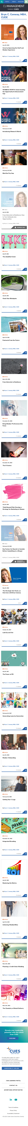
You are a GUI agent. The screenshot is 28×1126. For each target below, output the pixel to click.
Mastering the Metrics (24, 895)
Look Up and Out (24, 645)
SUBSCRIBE (12, 1038)
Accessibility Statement (13, 1113)
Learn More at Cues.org (11, 1068)
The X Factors (24, 478)
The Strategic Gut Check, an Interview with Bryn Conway (24, 603)
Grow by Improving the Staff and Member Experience (24, 60)
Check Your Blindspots (24, 311)
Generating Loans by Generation (24, 728)
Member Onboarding (24, 770)
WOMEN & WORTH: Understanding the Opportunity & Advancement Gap (24, 102)
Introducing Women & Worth (24, 144)
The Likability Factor (24, 269)
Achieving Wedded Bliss (24, 937)
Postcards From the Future (24, 352)
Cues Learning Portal (13, 1080)
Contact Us (13, 1085)
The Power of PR (24, 686)
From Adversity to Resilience (24, 394)
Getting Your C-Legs (24, 812)
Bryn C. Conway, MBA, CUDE (11, 56)
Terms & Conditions (13, 1107)
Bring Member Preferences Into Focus (24, 436)
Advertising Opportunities (13, 1090)
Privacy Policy (13, 1110)
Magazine (21, 1)
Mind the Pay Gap (24, 185)
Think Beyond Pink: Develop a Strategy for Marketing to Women (24, 519)
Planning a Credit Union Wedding (24, 979)
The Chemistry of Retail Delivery (24, 1020)
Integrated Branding (24, 853)
